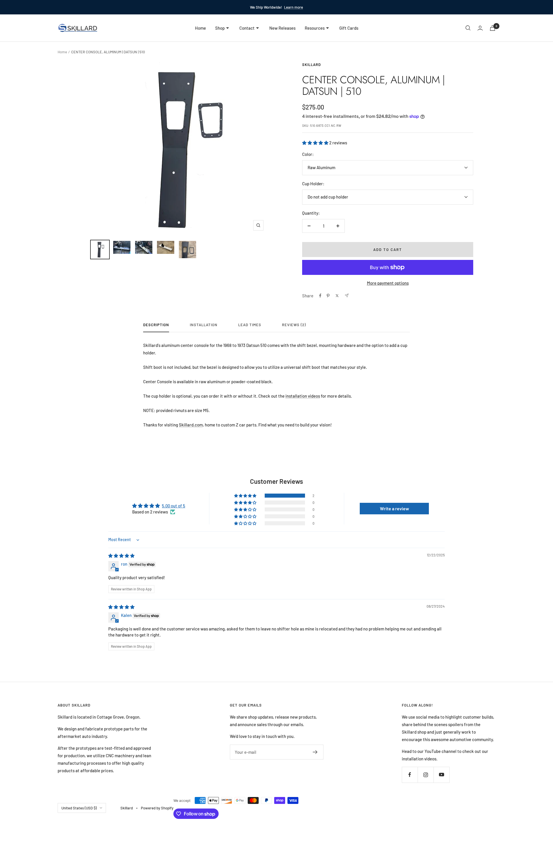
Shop (220, 28)
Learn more (293, 7)
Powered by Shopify (157, 808)
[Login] (480, 28)
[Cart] (492, 28)
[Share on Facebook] (320, 296)
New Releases (282, 28)
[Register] (315, 752)
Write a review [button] (394, 508)
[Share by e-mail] (347, 295)
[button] (315, 142)
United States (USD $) (79, 808)
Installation (203, 324)
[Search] (468, 28)
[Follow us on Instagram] (425, 775)
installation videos (302, 395)
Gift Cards (348, 28)
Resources (315, 28)
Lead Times (249, 324)
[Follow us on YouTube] (441, 775)
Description (156, 324)
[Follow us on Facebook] (410, 775)
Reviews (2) (294, 324)
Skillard (311, 64)
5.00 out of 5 (173, 505)
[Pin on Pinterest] (328, 296)
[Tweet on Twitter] (337, 296)
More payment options (388, 283)
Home (200, 28)
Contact (247, 28)
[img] (121, 555)
